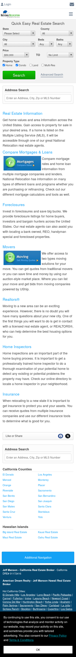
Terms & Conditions (21, 640)
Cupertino (53, 609)
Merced (7, 480)
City (5, 39)
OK (38, 650)
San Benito (9, 495)
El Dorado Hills (11, 594)
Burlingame (39, 609)
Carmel (7, 598)
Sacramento (45, 490)
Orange (7, 485)
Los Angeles (45, 474)
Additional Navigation (38, 557)
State (6, 28)
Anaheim (65, 602)
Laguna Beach (41, 598)
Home (8, 65)
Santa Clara (44, 506)
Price (6, 50)
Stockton (26, 609)
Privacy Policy (58, 635)
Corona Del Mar (12, 602)
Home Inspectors (17, 346)
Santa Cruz (9, 511)
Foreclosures (14, 204)
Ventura (7, 517)
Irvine (28, 598)
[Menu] (71, 14)
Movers (9, 246)
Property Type (11, 61)
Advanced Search (52, 74)
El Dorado (8, 474)
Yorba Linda (51, 602)
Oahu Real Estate (48, 537)
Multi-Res (49, 65)
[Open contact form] (72, 4)
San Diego (8, 501)
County (45, 28)
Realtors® (11, 299)
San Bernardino (46, 495)
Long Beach (44, 594)
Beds (41, 39)
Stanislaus (43, 511)
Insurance (11, 394)
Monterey (43, 480)
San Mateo (9, 506)
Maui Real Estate (12, 537)
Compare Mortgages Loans (27, 152)
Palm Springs (10, 605)
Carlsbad (54, 605)
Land (35, 65)
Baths (59, 39)
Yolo (40, 517)
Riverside (8, 490)
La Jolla (65, 605)
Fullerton (18, 598)
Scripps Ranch (11, 609)
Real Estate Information (22, 113)
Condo (22, 65)
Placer (41, 485)
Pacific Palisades (62, 594)
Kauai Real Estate (48, 532)
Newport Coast (60, 598)
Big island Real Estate (15, 532)
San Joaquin (45, 501)
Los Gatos (66, 609)
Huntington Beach (33, 602)
